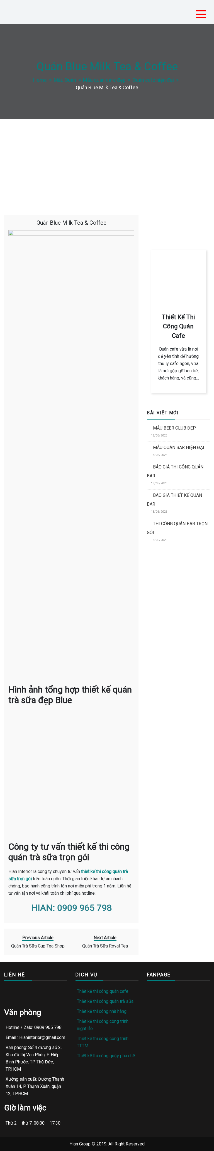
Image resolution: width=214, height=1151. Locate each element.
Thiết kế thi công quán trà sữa (105, 1001)
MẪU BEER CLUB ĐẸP (174, 428)
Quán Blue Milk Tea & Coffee (71, 222)
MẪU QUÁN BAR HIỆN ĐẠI (178, 447)
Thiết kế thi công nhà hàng (102, 1011)
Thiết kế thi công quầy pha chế (106, 1055)
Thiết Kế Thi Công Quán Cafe (178, 326)
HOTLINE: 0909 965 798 (178, 209)
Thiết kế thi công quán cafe (102, 991)
